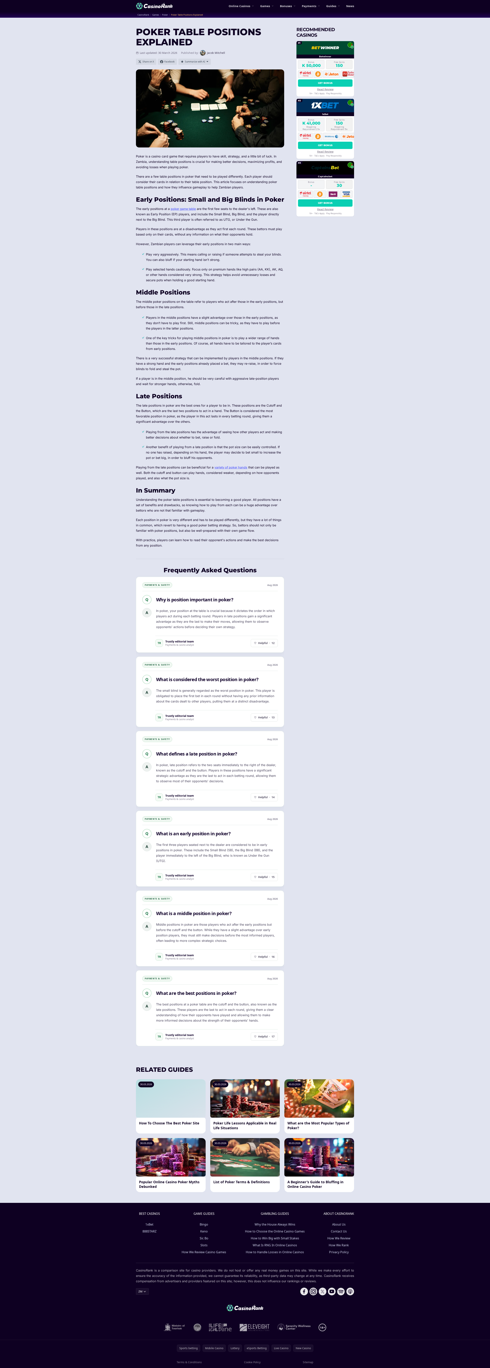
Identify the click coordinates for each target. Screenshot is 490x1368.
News (350, 6)
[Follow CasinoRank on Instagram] (313, 1291)
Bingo (204, 1224)
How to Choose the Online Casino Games (275, 1231)
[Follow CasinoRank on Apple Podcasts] (350, 1291)
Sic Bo (204, 1238)
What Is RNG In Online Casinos (275, 1245)
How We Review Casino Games (204, 1252)
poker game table (183, 209)
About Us (339, 1224)
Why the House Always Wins (275, 1224)
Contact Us (339, 1231)
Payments (309, 6)
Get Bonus (325, 82)
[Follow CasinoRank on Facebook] (304, 1291)
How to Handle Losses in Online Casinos (275, 1252)
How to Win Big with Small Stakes (275, 1238)
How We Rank (339, 1245)
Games (265, 6)
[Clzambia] (220, 1327)
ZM (140, 1291)
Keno (204, 1231)
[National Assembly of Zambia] (197, 1327)
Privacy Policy (339, 1252)
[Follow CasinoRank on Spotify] (341, 1291)
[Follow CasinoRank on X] (322, 1291)
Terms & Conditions (189, 1362)
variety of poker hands (230, 467)
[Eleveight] (254, 1327)
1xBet (149, 1224)
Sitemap (308, 1362)
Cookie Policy (252, 1362)
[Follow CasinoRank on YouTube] (332, 1291)
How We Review (338, 1238)
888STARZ (149, 1231)
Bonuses (286, 6)
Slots (204, 1245)
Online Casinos (239, 6)
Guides (331, 6)
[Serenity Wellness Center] (294, 1327)
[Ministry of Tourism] (175, 1327)
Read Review (325, 89)
